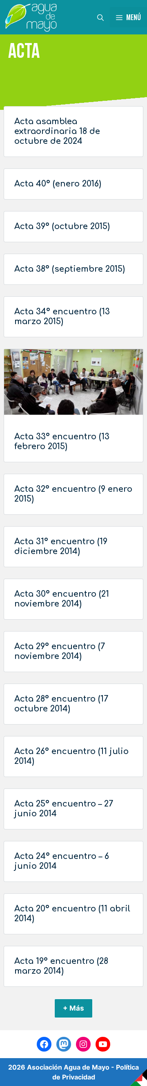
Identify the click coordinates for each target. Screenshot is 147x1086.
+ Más (73, 1008)
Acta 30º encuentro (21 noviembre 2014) (61, 599)
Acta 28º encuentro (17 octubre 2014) (61, 703)
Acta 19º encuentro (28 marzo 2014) (61, 966)
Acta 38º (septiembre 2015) (69, 269)
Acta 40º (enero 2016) (57, 184)
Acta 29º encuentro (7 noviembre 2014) (59, 651)
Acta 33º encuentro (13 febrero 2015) (61, 441)
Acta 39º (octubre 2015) (62, 226)
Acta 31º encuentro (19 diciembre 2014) (60, 546)
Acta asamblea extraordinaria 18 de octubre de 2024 (57, 131)
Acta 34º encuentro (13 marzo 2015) (62, 316)
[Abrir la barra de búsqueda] (100, 17)
